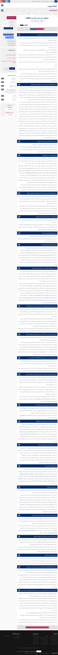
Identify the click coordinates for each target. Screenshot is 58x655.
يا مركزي (14, 99)
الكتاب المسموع (54, 643)
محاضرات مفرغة (54, 639)
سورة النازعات (13, 82)
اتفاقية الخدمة (26, 651)
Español (52, 1)
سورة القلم (14, 78)
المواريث (18, 635)
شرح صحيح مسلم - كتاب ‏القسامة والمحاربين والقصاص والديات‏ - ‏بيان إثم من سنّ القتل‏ (10, 90)
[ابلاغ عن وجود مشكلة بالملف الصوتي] (31, 29)
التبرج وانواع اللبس (12, 86)
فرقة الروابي (14, 97)
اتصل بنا (22, 651)
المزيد (12, 68)
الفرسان (14, 96)
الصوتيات (53, 10)
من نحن (18, 651)
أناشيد (46, 635)
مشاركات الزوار (7, 635)
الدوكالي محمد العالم (13, 80)
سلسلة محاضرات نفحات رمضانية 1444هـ (8, 62)
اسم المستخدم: (11, 21)
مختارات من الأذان (44, 639)
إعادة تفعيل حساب (11, 45)
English (38, 1)
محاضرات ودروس (53, 637)
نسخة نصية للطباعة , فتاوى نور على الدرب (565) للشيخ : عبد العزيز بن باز (37, 627)
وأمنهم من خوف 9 (11, 58)
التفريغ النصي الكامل (39, 29)
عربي (56, 1)
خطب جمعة (54, 641)
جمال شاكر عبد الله (13, 83)
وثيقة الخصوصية (33, 651)
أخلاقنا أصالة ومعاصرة (10, 55)
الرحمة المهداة (35, 635)
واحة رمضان (36, 637)
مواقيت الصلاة (17, 637)
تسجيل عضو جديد (11, 43)
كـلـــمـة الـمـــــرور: (12, 25)
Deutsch (48, 1)
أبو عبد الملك (14, 101)
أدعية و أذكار (45, 641)
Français (43, 1)
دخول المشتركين (8, 28)
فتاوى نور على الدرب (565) (37, 18)
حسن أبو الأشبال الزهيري (12, 93)
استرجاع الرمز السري (11, 41)
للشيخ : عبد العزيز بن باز (37, 20)
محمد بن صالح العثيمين (12, 87)
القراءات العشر (35, 643)
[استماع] (35, 29)
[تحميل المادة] (33, 29)
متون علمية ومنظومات (43, 637)
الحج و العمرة (35, 639)
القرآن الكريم (54, 635)
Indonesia (34, 1)
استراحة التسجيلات (44, 643)
